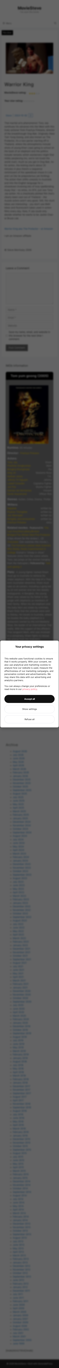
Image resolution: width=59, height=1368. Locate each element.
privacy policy (29, 689)
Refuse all (30, 719)
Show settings (29, 709)
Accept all (29, 699)
